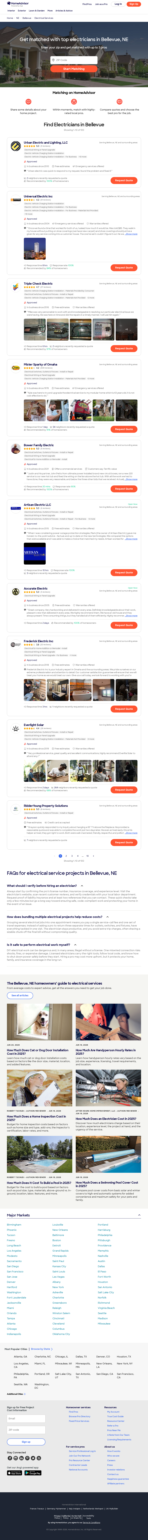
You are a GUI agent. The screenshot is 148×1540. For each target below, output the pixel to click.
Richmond (104, 1302)
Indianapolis (14, 1334)
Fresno (11, 1240)
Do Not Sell (76, 1517)
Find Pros (73, 1412)
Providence (104, 1245)
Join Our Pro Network (79, 1456)
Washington (14, 1292)
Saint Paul (58, 1261)
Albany (56, 1282)
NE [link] (17, 18)
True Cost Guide (115, 1416)
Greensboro (59, 1302)
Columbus (58, 1328)
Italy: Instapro (74, 1509)
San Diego (13, 1266)
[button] (35, 249)
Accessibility (88, 1517)
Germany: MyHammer (56, 1509)
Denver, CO (103, 1356)
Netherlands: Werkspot (93, 1509)
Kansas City (59, 1266)
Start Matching (74, 69)
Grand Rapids (60, 1250)
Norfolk (102, 1297)
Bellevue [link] (27, 18)
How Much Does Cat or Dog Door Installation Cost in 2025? (37, 1052)
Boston (56, 1240)
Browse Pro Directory (79, 1416)
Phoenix (11, 1229)
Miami (10, 1308)
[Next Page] (93, 856)
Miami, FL (40, 1363)
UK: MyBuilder (112, 1509)
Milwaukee (104, 1323)
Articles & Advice (64, 10)
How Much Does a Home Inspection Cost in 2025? (36, 1118)
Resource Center (115, 1421)
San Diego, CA (104, 1374)
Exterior (22, 10)
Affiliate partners (115, 1483)
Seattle (102, 1313)
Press (110, 1465)
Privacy (57, 1517)
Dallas (101, 1266)
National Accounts (78, 1469)
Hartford (12, 1287)
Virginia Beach (106, 1308)
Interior (11, 10)
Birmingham (14, 1224)
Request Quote (124, 180)
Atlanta (11, 1323)
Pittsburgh (104, 1240)
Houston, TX (124, 1356)
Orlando (12, 1313)
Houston (103, 1282)
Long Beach (14, 1245)
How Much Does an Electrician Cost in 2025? (106, 1119)
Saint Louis (58, 1271)
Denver (11, 1282)
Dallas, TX (81, 1356)
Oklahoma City (61, 1334)
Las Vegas (58, 1276)
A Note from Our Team (118, 1435)
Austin (101, 1261)
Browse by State (40, 1349)
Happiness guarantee (118, 1479)
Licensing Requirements (119, 1439)
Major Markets (18, 1215)
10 (87, 856)
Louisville (57, 1224)
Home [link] (10, 18)
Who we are (113, 1456)
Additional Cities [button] (15, 1394)
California (66, 1517)
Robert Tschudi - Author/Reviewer (26, 1111)
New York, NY (125, 1363)
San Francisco (15, 1271)
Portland (103, 1224)
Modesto (12, 1256)
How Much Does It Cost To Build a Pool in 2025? (39, 1183)
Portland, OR (42, 1374)
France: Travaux (37, 1509)
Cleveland (58, 1323)
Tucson (11, 1235)
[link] (74, 149)
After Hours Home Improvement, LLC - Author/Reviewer (106, 1111)
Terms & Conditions (91, 1522)
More (50, 10)
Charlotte (58, 1297)
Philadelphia (105, 1235)
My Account (113, 1412)
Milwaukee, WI (63, 1363)
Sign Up (134, 3)
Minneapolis (59, 1256)
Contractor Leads (78, 1465)
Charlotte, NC (43, 1356)
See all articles (20, 995)
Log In (118, 3)
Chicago (12, 1328)
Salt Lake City (106, 1292)
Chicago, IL (61, 1356)
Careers (111, 1460)
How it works (113, 1451)
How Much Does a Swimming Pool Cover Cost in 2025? (107, 1184)
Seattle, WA (21, 1384)
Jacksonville (14, 1302)
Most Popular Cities (16, 1349)
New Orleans (60, 1229)
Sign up (26, 1441)
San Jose (12, 1276)
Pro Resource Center (79, 1460)
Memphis (103, 1250)
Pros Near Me (114, 1430)
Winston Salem (61, 1313)
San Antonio (105, 1287)
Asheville (57, 1292)
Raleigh (56, 1308)
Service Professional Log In (82, 1451)
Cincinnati (58, 1318)
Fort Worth (104, 1276)
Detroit (56, 1245)
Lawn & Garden (37, 10)
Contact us (113, 1474)
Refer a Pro (112, 1425)
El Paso (102, 1271)
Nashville (103, 1256)
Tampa (11, 1318)
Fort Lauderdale (16, 1297)
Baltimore (58, 1235)
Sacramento (14, 1261)
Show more (131, 234)
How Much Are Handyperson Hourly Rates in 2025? (106, 1052)
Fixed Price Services (79, 1421)
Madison (103, 1318)
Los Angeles (14, 1250)
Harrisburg (104, 1229)
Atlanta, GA (20, 1356)
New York (58, 1287)
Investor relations (116, 1469)
